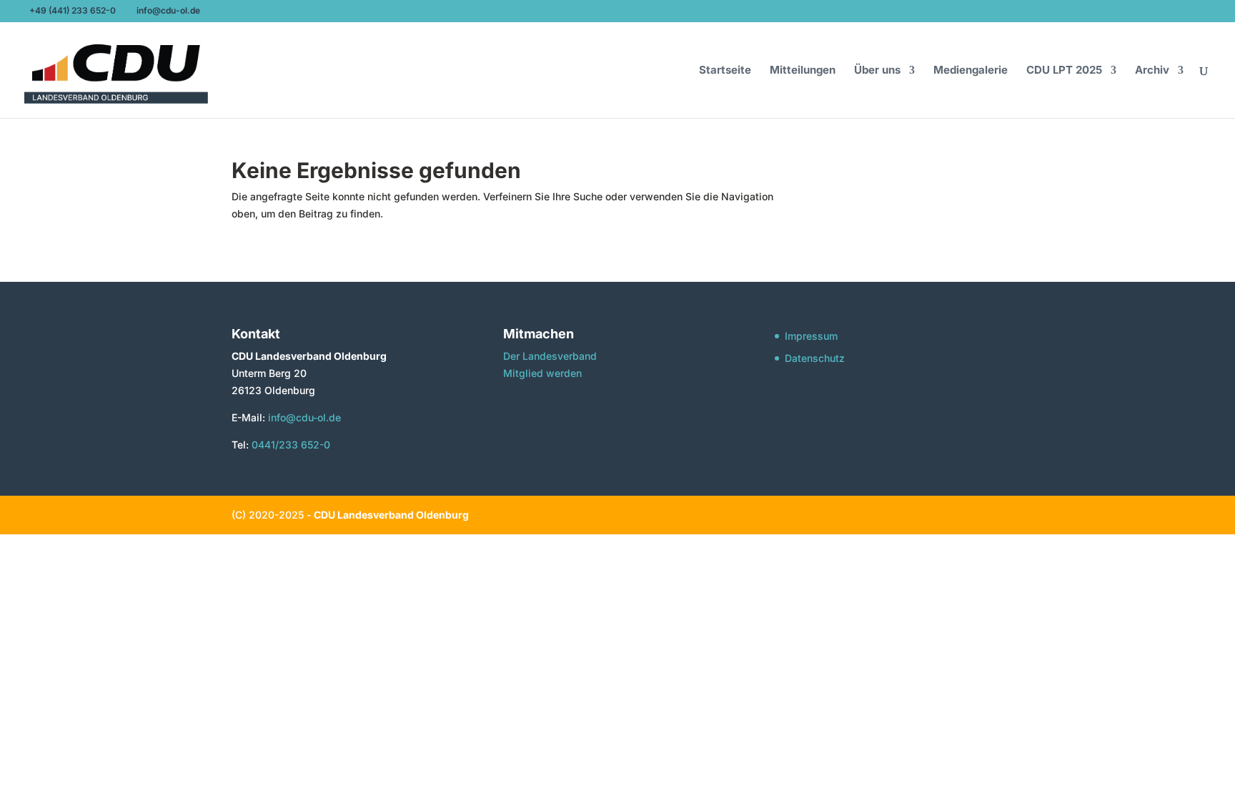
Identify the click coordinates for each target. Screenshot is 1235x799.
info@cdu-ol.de (303, 417)
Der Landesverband (550, 356)
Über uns (877, 71)
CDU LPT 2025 (1064, 71)
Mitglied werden (542, 373)
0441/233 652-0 (291, 444)
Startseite (725, 71)
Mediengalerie (970, 71)
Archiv (1152, 71)
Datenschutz (815, 358)
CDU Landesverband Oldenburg (391, 515)
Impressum (811, 336)
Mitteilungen (802, 71)
